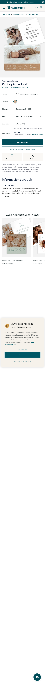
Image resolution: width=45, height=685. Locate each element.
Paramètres (22, 350)
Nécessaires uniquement (22, 361)
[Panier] (41, 8)
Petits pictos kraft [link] (33, 14)
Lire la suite (5, 196)
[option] (15, 101)
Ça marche (23, 355)
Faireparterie (6, 14)
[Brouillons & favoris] (36, 8)
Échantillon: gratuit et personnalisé (15, 87)
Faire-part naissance (19, 14)
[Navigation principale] (4, 8)
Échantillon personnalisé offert (22, 149)
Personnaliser (22, 142)
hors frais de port (37, 134)
